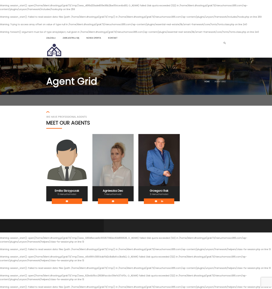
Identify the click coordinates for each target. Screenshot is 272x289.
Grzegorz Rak (159, 191)
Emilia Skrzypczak (67, 191)
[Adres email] (67, 201)
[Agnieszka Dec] (113, 160)
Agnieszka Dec (113, 191)
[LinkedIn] (162, 201)
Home (207, 81)
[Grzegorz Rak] (159, 160)
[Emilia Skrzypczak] (67, 160)
